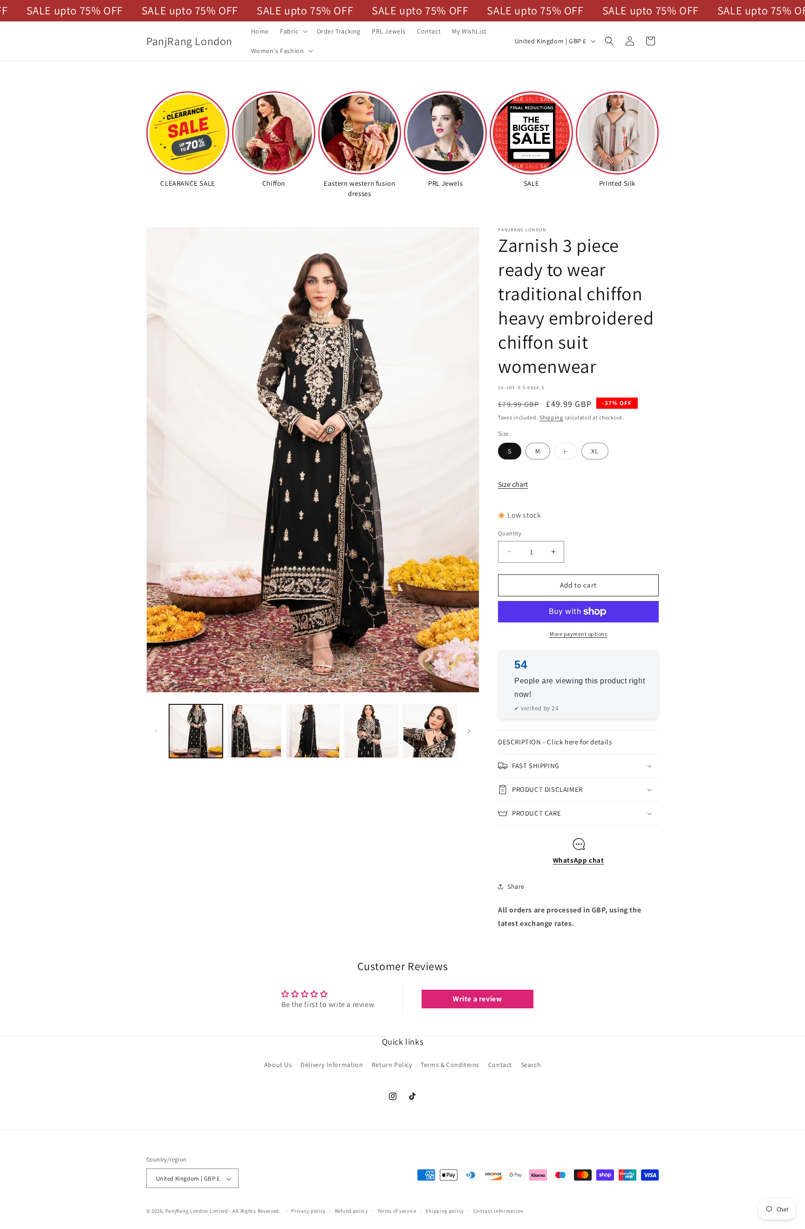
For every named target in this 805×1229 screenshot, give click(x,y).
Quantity (509, 533)
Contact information (498, 1211)
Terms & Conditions (450, 1064)
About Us (278, 1064)
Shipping (551, 417)
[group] (273, 139)
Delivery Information (331, 1064)
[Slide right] (469, 731)
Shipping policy (444, 1211)
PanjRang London (187, 1211)
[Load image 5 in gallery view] (430, 731)
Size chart (513, 484)
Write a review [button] (477, 999)
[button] (292, 31)
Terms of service (396, 1211)
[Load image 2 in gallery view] (254, 731)
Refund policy (351, 1211)
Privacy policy (308, 1211)
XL (595, 451)
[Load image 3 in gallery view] (313, 731)
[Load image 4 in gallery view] (371, 731)
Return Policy (392, 1064)
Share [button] (516, 886)
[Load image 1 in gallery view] (196, 731)
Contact (500, 1064)
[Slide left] (156, 731)
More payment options (578, 633)
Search (531, 1064)
